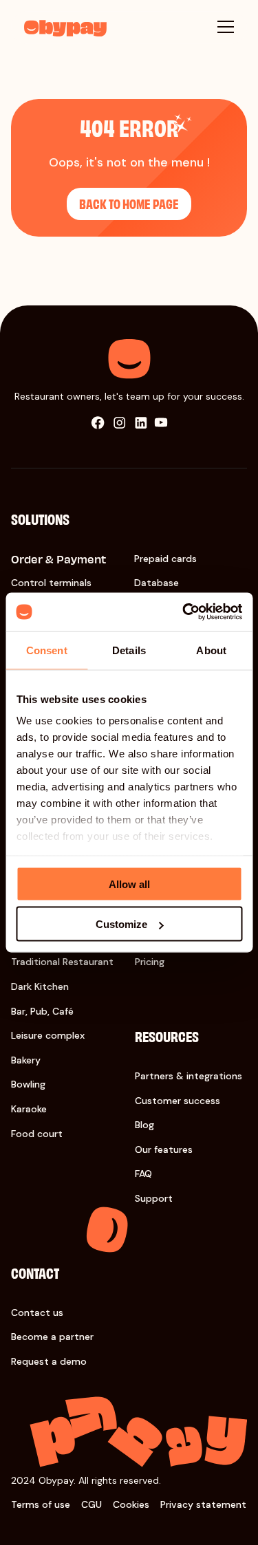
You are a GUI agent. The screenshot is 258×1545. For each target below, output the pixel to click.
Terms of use (40, 1504)
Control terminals (51, 582)
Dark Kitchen (40, 986)
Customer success (177, 1100)
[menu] (225, 27)
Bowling (28, 1084)
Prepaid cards (165, 558)
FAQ (143, 1173)
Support (154, 1198)
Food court (37, 1133)
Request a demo (49, 1361)
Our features (164, 1149)
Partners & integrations (188, 1076)
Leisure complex (48, 1035)
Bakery (26, 1060)
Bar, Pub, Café (42, 1011)
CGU (91, 1504)
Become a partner (52, 1336)
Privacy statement (203, 1504)
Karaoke (29, 1109)
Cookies (131, 1504)
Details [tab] (129, 650)
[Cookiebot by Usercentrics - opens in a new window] (183, 612)
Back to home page (129, 203)
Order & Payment (58, 558)
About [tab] (211, 650)
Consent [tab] (46, 650)
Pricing (149, 961)
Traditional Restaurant (62, 961)
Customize (121, 924)
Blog (144, 1125)
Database (156, 582)
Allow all (129, 883)
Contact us (37, 1312)
